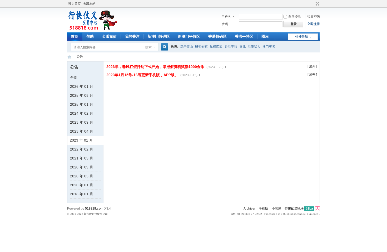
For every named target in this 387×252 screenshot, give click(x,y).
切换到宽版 (317, 3)
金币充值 (109, 36)
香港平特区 (244, 36)
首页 (74, 36)
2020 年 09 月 (81, 167)
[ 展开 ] (312, 66)
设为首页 (74, 4)
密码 (225, 24)
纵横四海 (216, 47)
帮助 (90, 36)
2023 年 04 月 (81, 131)
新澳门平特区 (189, 36)
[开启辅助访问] (312, 3)
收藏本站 (89, 4)
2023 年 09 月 (81, 122)
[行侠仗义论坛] (92, 29)
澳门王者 (268, 47)
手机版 (263, 208)
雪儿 (242, 47)
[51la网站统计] (317, 208)
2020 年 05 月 (81, 176)
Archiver (249, 208)
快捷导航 (301, 36)
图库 (265, 36)
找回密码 (313, 16)
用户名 (226, 16)
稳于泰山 (186, 47)
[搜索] (164, 47)
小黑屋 (276, 208)
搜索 (148, 47)
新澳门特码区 (159, 36)
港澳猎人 (254, 47)
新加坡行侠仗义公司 (96, 213)
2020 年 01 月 (81, 185)
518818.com (94, 208)
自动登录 (294, 16)
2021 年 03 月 (81, 158)
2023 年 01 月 (81, 140)
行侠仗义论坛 (69, 57)
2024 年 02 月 (81, 113)
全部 (73, 77)
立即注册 (313, 24)
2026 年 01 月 (81, 86)
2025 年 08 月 (81, 95)
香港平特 (231, 47)
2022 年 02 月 (81, 149)
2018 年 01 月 (81, 194)
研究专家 (201, 47)
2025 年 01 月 (81, 104)
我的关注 (132, 36)
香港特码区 (217, 36)
